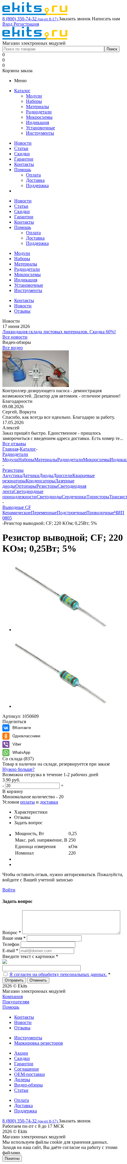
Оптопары (25, 486)
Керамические (16, 512)
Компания (12, 996)
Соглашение (26, 1068)
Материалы (37, 106)
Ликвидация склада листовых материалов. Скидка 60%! (59, 331)
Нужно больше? (18, 769)
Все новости (14, 336)
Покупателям (15, 1001)
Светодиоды (49, 496)
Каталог (22, 90)
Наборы (34, 101)
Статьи (21, 148)
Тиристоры (98, 496)
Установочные (40, 127)
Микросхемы (39, 117)
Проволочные (100, 512)
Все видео (12, 347)
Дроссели (62, 475)
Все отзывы (14, 443)
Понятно (12, 1158)
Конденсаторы (40, 480)
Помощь (22, 169)
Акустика (12, 475)
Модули (34, 95)
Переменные (44, 512)
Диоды (46, 475)
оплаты (27, 801)
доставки (49, 801)
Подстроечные (71, 512)
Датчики (30, 475)
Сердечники (74, 496)
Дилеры (22, 1079)
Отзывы (22, 1027)
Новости (23, 143)
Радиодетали (39, 111)
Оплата (33, 174)
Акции (21, 1053)
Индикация (37, 122)
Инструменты (40, 133)
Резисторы (47, 486)
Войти (8, 889)
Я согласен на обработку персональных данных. (58, 974)
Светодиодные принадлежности (22, 494)
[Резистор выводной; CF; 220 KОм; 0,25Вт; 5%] (61, 629)
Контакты (24, 164)
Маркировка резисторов (38, 1043)
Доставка (35, 180)
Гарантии (23, 158)
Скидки (22, 153)
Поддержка (37, 185)
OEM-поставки (29, 1074)
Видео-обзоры (28, 1084)
